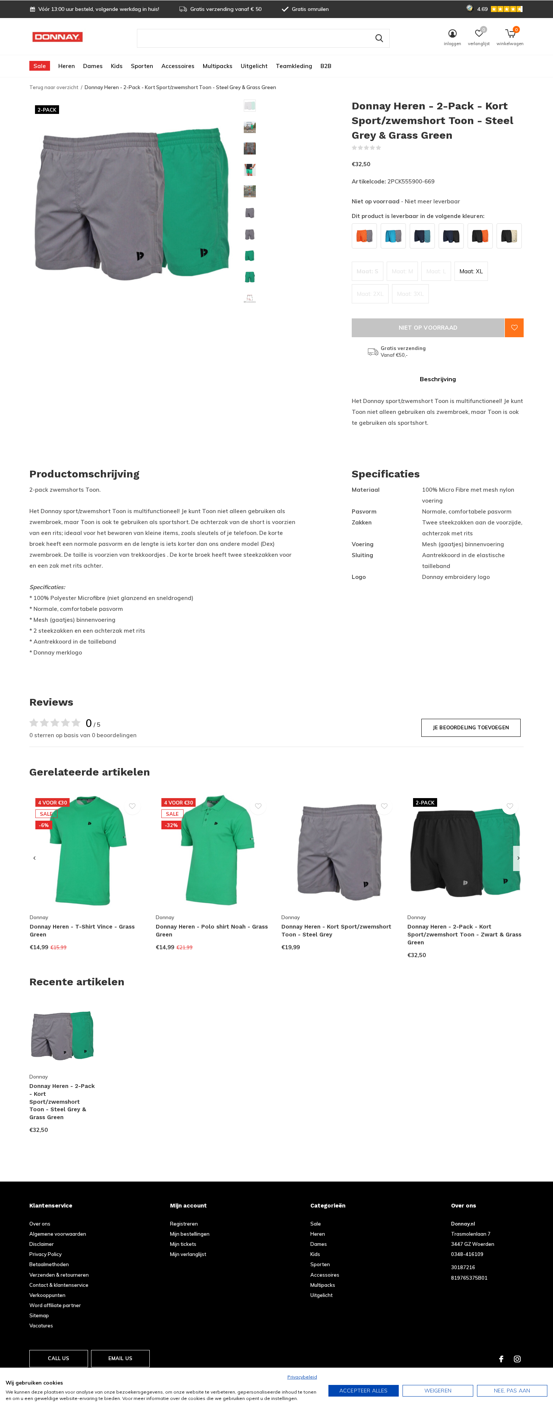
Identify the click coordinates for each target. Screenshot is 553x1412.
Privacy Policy (45, 1254)
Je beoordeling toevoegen (471, 727)
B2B (326, 66)
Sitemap (39, 1315)
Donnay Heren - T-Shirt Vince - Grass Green (82, 930)
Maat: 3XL (410, 293)
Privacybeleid (302, 1377)
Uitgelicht (254, 66)
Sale (39, 66)
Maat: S (367, 271)
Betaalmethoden (49, 1264)
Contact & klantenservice (58, 1285)
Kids (117, 66)
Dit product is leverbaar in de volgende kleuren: (418, 216)
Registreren (184, 1224)
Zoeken (379, 38)
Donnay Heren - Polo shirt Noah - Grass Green (212, 930)
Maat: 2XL (370, 293)
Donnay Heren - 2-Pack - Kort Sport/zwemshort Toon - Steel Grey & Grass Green (62, 1102)
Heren (66, 66)
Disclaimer (41, 1244)
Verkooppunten (47, 1295)
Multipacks (217, 66)
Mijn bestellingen (190, 1234)
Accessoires (177, 66)
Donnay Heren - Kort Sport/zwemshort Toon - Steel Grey (336, 930)
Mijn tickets (183, 1244)
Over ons (39, 1224)
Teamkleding (294, 66)
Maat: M (402, 271)
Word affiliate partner (55, 1305)
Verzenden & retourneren (59, 1275)
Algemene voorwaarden (57, 1234)
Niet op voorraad (428, 327)
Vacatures (41, 1326)
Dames (93, 66)
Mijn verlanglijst (188, 1254)
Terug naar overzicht (53, 87)
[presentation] (34, 858)
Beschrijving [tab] (438, 379)
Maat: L (436, 271)
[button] (298, 106)
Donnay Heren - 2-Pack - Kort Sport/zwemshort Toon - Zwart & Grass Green (464, 934)
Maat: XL (471, 271)
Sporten (142, 66)
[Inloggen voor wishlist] (514, 327)
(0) (386, 148)
